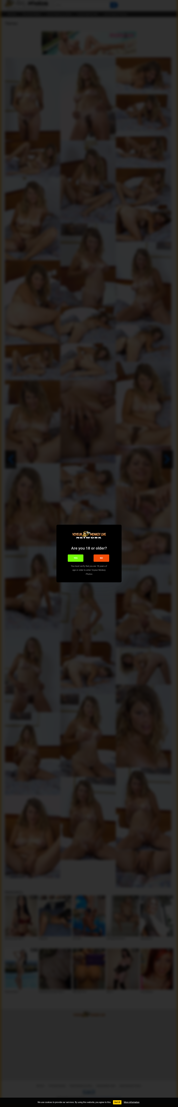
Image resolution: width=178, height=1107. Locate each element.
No (101, 558)
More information (131, 1102)
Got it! (117, 1102)
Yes (76, 558)
